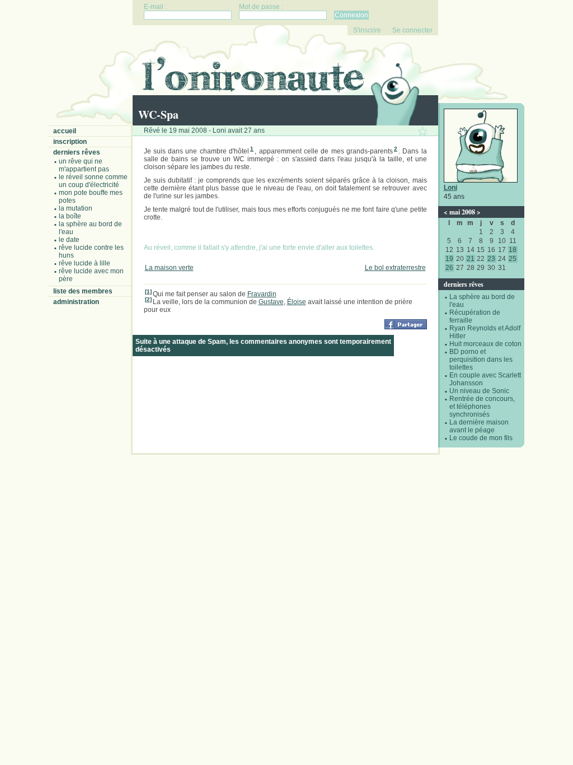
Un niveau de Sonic (479, 391)
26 (449, 268)
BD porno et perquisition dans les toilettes (481, 359)
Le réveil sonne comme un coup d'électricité (93, 181)
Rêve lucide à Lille (84, 263)
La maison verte (169, 268)
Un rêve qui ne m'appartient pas (84, 165)
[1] (148, 291)
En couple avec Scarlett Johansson (485, 379)
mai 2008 (462, 212)
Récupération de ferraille (474, 316)
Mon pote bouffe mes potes (91, 196)
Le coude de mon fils (481, 438)
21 (471, 259)
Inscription (70, 142)
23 (491, 259)
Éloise (296, 302)
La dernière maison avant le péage (479, 426)
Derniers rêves (76, 152)
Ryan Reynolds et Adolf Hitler (484, 332)
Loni (450, 188)
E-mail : (155, 7)
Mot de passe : (261, 7)
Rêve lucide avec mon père (91, 275)
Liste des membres (82, 291)
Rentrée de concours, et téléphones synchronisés (482, 406)
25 (512, 259)
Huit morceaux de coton (485, 344)
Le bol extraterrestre (395, 268)
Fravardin (261, 294)
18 (512, 250)
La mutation (75, 208)
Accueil (64, 131)
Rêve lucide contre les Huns (91, 251)
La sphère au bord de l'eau (90, 228)
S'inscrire (367, 30)
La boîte (70, 216)
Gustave (271, 302)
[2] (148, 299)
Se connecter (412, 30)
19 (449, 259)
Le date (69, 240)
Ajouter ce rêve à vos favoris (422, 131)
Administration (76, 302)
